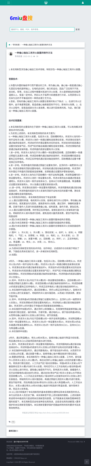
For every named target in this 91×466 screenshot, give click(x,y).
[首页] (9, 44)
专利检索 (16, 45)
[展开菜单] (9, 3)
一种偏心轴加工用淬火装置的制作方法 (37, 45)
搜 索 (78, 29)
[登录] (82, 2)
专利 (13, 422)
